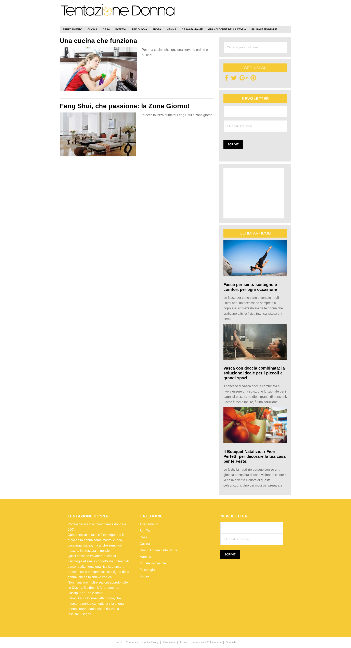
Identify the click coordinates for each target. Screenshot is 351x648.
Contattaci (132, 642)
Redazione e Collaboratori (207, 642)
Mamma (145, 557)
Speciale (231, 642)
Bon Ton (146, 530)
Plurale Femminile (153, 563)
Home (183, 642)
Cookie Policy (150, 642)
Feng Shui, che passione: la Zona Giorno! (125, 106)
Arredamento (149, 524)
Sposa (144, 576)
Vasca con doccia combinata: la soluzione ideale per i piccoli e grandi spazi (254, 373)
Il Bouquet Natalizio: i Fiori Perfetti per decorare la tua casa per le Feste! (254, 456)
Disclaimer (169, 642)
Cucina (145, 543)
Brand (118, 642)
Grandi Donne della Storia (158, 550)
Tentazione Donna (118, 13)
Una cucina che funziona (98, 40)
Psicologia (147, 570)
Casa (143, 537)
